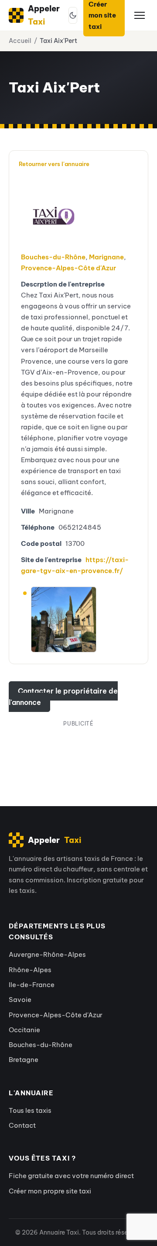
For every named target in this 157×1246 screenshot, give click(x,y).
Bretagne (23, 1059)
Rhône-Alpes (30, 970)
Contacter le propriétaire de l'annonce (63, 697)
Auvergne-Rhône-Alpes (47, 954)
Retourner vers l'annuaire (54, 163)
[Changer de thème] (72, 15)
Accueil (20, 41)
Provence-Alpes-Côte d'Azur (68, 268)
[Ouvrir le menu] (139, 15)
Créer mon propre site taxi (50, 1191)
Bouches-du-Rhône (53, 257)
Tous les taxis (30, 1110)
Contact (22, 1125)
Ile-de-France (32, 985)
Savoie (20, 999)
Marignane (106, 257)
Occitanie (24, 1030)
